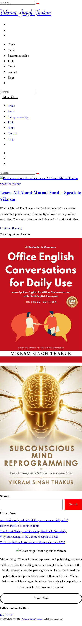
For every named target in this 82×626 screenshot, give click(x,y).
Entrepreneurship (18, 117)
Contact (12, 133)
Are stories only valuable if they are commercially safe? (34, 520)
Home (11, 106)
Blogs (11, 139)
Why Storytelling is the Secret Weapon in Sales (29, 537)
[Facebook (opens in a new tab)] (9, 25)
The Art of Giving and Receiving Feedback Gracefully (33, 531)
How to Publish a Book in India (19, 526)
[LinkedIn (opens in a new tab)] (9, 36)
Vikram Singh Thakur (25, 12)
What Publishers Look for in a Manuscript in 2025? (32, 542)
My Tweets (6, 615)
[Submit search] (37, 3)
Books (11, 111)
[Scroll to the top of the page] (1, 623)
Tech (11, 122)
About (11, 128)
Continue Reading (12, 228)
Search (5, 496)
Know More (41, 598)
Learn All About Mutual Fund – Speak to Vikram (40, 196)
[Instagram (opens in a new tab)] (9, 30)
